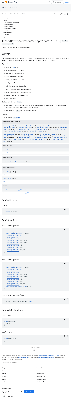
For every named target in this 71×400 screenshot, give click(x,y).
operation (6, 150)
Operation (16, 117)
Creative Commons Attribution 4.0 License (49, 355)
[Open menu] (3, 2)
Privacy (9, 388)
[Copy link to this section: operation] (11, 206)
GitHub (4, 376)
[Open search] (50, 2)
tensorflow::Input (49, 126)
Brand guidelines (41, 379)
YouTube (4, 382)
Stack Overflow (41, 376)
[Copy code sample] (67, 209)
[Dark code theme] (64, 209)
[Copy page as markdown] (56, 41)
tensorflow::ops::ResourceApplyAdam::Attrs (15, 190)
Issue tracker (40, 371)
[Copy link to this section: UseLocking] (13, 315)
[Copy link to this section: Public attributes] (19, 200)
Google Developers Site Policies (46, 357)
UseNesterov (7, 178)
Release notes (40, 373)
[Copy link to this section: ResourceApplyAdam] (20, 226)
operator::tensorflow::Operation (14, 162)
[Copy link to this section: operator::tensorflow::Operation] (29, 295)
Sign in (67, 2)
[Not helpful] (67, 14)
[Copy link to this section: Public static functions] (24, 310)
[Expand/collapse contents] (12, 18)
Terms (4, 388)
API (11, 14)
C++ (27, 14)
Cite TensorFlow (41, 382)
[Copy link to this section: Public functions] (19, 220)
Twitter (4, 379)
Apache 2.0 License (23, 357)
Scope (13, 67)
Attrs (19, 102)
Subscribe (29, 392)
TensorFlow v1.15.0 (9, 7)
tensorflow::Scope (28, 126)
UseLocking (6, 172)
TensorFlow (5, 14)
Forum (4, 373)
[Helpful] (65, 14)
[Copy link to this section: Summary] (12, 54)
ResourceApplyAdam (9, 126)
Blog (3, 371)
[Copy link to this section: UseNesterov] (14, 332)
